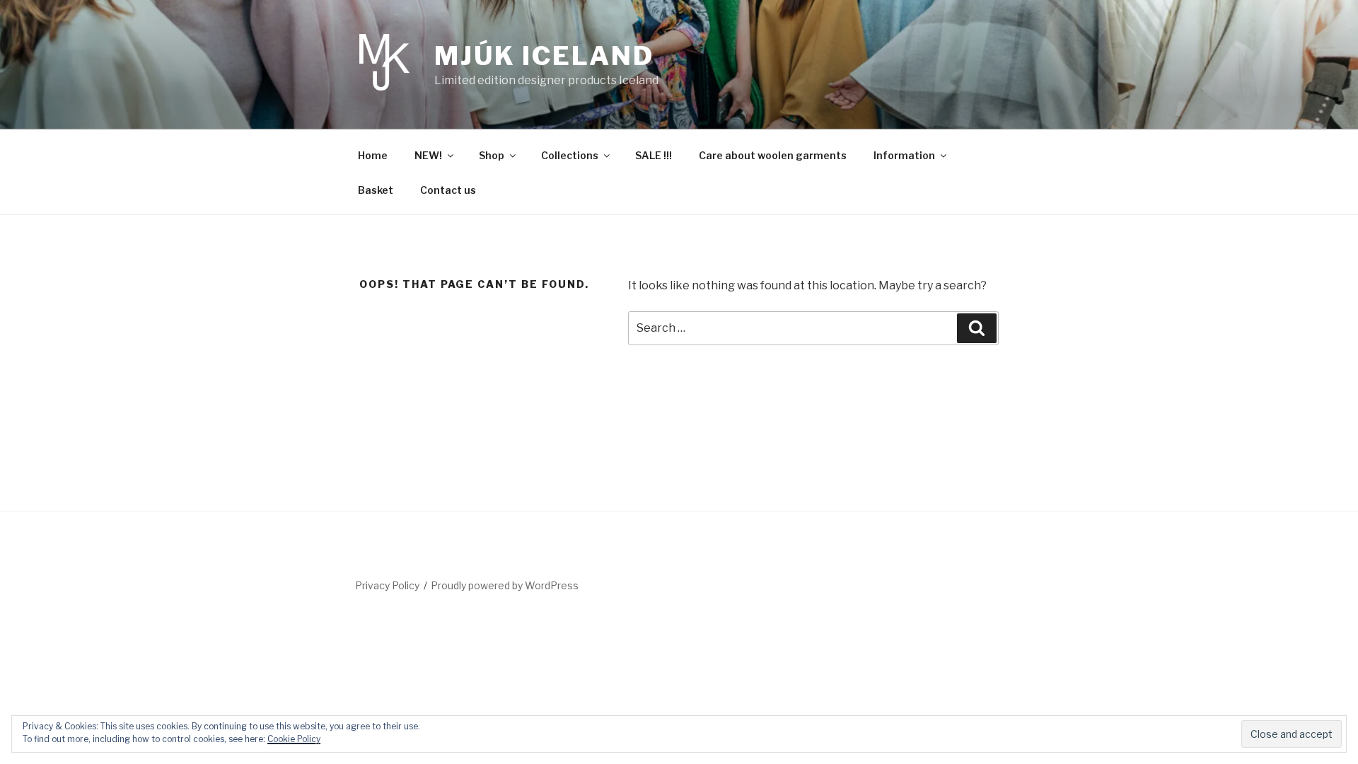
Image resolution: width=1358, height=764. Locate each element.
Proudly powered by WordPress (505, 585)
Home (373, 155)
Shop (491, 155)
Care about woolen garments (773, 155)
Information (904, 155)
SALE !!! (653, 155)
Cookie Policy (293, 739)
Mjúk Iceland (544, 55)
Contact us (448, 190)
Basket (375, 190)
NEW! (428, 155)
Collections (569, 155)
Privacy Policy (387, 585)
